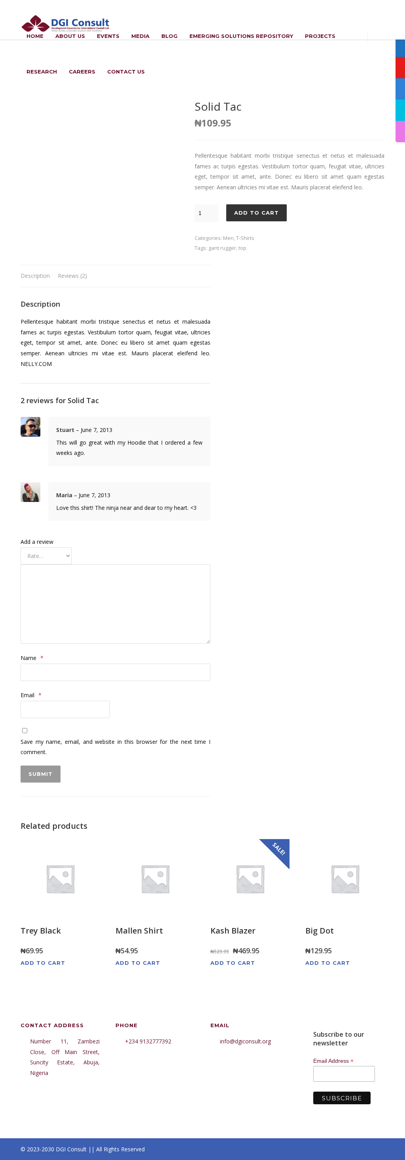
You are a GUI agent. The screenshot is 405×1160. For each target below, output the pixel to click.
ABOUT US (70, 36)
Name (32, 658)
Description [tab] (35, 275)
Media (140, 36)
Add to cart (256, 212)
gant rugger (222, 247)
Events (108, 36)
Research (41, 71)
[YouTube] (376, 1149)
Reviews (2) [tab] (72, 275)
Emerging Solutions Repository (241, 36)
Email (31, 695)
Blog (169, 36)
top (242, 247)
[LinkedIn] (345, 1149)
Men (228, 237)
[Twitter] (361, 1149)
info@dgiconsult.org (245, 1041)
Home (35, 36)
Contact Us (126, 71)
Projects (320, 36)
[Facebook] (313, 1149)
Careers (82, 71)
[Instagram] (329, 1149)
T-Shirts (245, 237)
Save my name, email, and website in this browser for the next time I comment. (115, 747)
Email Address (333, 1061)
